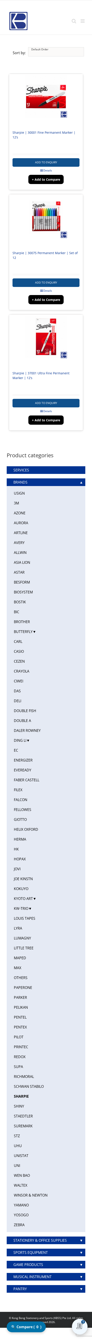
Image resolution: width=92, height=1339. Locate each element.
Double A (22, 720)
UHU (18, 1145)
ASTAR (19, 572)
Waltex (20, 1185)
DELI (17, 700)
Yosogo (21, 1214)
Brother (22, 621)
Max (17, 967)
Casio (19, 651)
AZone (19, 513)
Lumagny (22, 938)
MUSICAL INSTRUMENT (32, 1276)
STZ (17, 1135)
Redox (19, 1056)
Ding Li (20, 740)
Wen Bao (22, 1175)
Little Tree (23, 948)
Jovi (17, 868)
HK (16, 849)
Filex (18, 789)
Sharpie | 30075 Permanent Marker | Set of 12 (45, 255)
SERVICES (21, 470)
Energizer (23, 760)
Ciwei (18, 681)
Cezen (19, 661)
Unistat (21, 1155)
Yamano (21, 1205)
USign (19, 493)
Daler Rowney (27, 730)
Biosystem (23, 592)
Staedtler (23, 1116)
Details (47, 170)
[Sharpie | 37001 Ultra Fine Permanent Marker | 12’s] (46, 340)
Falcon (20, 799)
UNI (17, 1165)
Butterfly (23, 631)
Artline (21, 532)
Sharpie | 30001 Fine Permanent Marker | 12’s (44, 134)
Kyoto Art (23, 898)
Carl (18, 641)
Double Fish (25, 710)
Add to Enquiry (46, 162)
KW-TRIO (21, 908)
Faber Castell (26, 779)
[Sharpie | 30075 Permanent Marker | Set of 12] (46, 220)
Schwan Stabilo (29, 1086)
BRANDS (20, 482)
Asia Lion (22, 562)
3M (16, 503)
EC (16, 750)
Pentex (20, 1027)
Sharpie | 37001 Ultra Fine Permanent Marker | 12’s (41, 375)
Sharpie (21, 1096)
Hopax (20, 859)
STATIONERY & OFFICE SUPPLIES (40, 1240)
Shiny (19, 1106)
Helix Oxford (26, 829)
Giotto (20, 819)
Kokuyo (21, 888)
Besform (22, 582)
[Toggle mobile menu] (83, 21)
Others (20, 977)
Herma (20, 839)
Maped (20, 957)
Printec (21, 1046)
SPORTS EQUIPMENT (30, 1252)
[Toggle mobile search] (74, 21)
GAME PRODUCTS (28, 1264)
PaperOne (23, 987)
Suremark (23, 1126)
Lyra (18, 928)
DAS (17, 690)
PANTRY (20, 1288)
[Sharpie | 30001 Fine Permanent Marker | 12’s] (46, 100)
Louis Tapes (24, 918)
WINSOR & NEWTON (31, 1195)
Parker (20, 997)
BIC (16, 611)
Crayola (21, 671)
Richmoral (24, 1076)
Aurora (21, 522)
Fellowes (22, 809)
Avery (19, 542)
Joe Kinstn (23, 878)
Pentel (20, 1017)
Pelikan (21, 1007)
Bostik (20, 602)
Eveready (22, 770)
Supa (18, 1066)
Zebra (19, 1224)
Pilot (18, 1037)
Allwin (20, 552)
